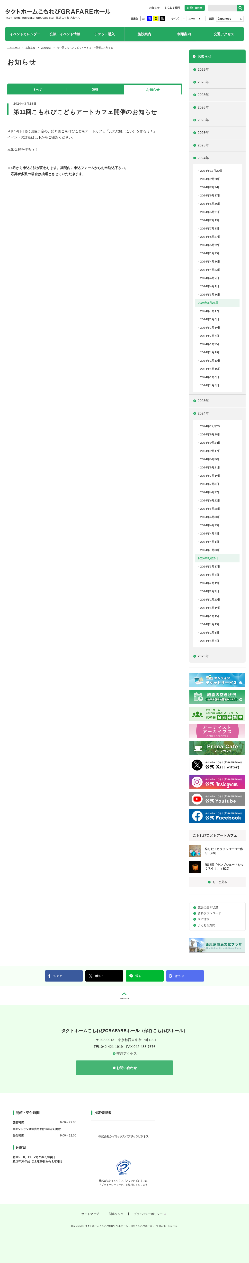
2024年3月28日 (208, 303)
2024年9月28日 (210, 179)
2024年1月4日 (209, 385)
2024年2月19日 (210, 327)
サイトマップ (90, 1214)
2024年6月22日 (210, 245)
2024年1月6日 (209, 377)
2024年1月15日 (210, 360)
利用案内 (184, 34)
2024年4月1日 (209, 286)
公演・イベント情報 (65, 34)
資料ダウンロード (209, 913)
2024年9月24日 (210, 187)
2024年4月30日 (210, 261)
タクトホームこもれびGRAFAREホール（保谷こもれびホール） (58, 13)
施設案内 (144, 34)
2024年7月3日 (209, 228)
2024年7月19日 (210, 220)
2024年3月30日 (210, 294)
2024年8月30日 (210, 203)
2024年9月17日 (210, 195)
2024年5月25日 (210, 253)
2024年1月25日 (210, 344)
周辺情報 (203, 919)
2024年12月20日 (211, 170)
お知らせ (154, 7)
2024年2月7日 (209, 336)
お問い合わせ (194, 7)
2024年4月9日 (209, 278)
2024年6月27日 (210, 236)
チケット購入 (104, 34)
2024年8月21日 (210, 212)
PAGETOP (124, 995)
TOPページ (13, 47)
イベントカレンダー (25, 34)
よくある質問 (172, 7)
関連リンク (116, 1214)
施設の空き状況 (208, 907)
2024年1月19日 (210, 352)
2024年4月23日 (210, 269)
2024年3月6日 (209, 319)
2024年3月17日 (210, 311)
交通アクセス (224, 34)
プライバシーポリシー (148, 1214)
